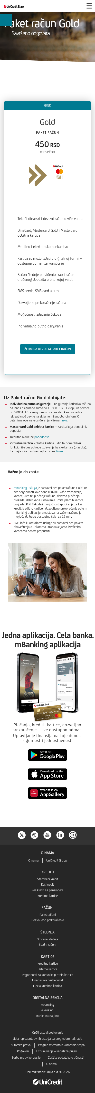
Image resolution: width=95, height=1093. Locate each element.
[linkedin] (60, 834)
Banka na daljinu (47, 1016)
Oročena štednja (47, 939)
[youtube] (47, 834)
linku (59, 451)
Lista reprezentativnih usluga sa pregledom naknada (47, 1038)
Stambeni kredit (47, 879)
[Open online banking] (77, 6)
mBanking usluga (25, 488)
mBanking (47, 1005)
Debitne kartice (47, 969)
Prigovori (23, 1051)
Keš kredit (47, 884)
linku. (64, 420)
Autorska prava (21, 1045)
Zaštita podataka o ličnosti (66, 1057)
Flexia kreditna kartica (47, 986)
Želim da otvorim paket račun (47, 349)
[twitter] (22, 834)
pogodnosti (41, 437)
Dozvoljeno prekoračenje (47, 920)
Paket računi (47, 915)
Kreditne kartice (48, 896)
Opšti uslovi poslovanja (47, 1032)
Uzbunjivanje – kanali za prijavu (57, 1051)
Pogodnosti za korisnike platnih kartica (47, 975)
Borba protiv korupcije (26, 1057)
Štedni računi (47, 944)
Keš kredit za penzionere (47, 890)
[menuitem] (5, 23)
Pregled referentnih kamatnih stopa (61, 1045)
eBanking (47, 1010)
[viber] (34, 834)
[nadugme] (73, 834)
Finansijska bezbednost (47, 980)
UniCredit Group (56, 860)
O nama (33, 860)
